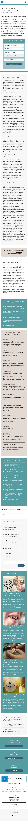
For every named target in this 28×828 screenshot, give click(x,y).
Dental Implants (8, 548)
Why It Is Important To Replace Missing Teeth (13, 661)
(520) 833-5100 (15, 80)
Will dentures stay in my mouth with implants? (14, 308)
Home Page (11, 469)
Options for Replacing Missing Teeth (12, 534)
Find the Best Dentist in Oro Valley (12, 731)
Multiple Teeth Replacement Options (15, 509)
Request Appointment (14, 758)
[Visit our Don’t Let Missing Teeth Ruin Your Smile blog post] (14, 693)
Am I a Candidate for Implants (11, 525)
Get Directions (14, 746)
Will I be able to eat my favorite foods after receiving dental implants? (12, 324)
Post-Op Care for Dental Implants (11, 536)
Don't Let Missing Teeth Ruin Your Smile (13, 695)
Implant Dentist (8, 559)
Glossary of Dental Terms (10, 465)
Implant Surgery (8, 553)
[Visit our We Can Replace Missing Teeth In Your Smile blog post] (14, 592)
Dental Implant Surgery (9, 529)
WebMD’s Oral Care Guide (14, 471)
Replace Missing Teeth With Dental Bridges (13, 627)
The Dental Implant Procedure (11, 542)
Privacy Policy (12, 812)
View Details (15, 499)
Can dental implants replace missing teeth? (13, 306)
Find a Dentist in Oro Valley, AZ (11, 556)
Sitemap (16, 812)
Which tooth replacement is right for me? (13, 317)
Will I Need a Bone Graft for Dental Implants (14, 545)
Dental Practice (8, 729)
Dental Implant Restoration (10, 527)
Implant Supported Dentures (10, 532)
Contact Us (14, 770)
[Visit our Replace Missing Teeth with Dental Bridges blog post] (14, 624)
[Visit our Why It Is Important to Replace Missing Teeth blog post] (14, 658)
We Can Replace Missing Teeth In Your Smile (13, 594)
